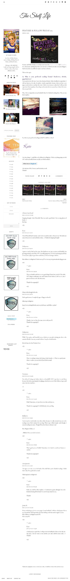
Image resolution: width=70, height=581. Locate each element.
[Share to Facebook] (41, 176)
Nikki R (25, 416)
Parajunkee (63, 64)
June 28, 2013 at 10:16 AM (32, 317)
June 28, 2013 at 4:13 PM (27, 465)
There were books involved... (34, 432)
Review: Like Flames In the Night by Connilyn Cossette (12, 123)
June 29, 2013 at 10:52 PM (27, 507)
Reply (23, 225)
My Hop (24, 222)
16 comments (59, 176)
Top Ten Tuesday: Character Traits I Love (12, 95)
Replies (29, 266)
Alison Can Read (54, 64)
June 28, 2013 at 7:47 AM (27, 294)
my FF (28, 516)
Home (3, 578)
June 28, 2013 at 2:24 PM (32, 399)
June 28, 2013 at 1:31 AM (27, 232)
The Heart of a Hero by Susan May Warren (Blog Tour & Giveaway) (12, 109)
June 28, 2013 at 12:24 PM (27, 376)
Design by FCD (64, 578)
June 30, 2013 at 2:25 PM (32, 528)
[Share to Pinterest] (44, 176)
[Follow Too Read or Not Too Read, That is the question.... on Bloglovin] (29, 164)
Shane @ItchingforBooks (29, 292)
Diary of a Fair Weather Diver (33, 343)
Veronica (25, 374)
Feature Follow (29, 176)
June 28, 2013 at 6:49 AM (27, 248)
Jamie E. (24, 505)
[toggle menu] (4, 2)
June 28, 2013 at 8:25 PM (32, 486)
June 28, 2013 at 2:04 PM (27, 418)
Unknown (25, 246)
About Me (9, 578)
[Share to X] (39, 176)
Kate (23, 231)
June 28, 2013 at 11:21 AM (27, 334)
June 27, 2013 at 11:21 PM (27, 215)
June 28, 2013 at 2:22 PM (32, 355)
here (34, 383)
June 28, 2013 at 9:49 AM (32, 271)
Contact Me (17, 578)
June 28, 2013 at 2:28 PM (32, 444)
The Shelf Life (56, 578)
